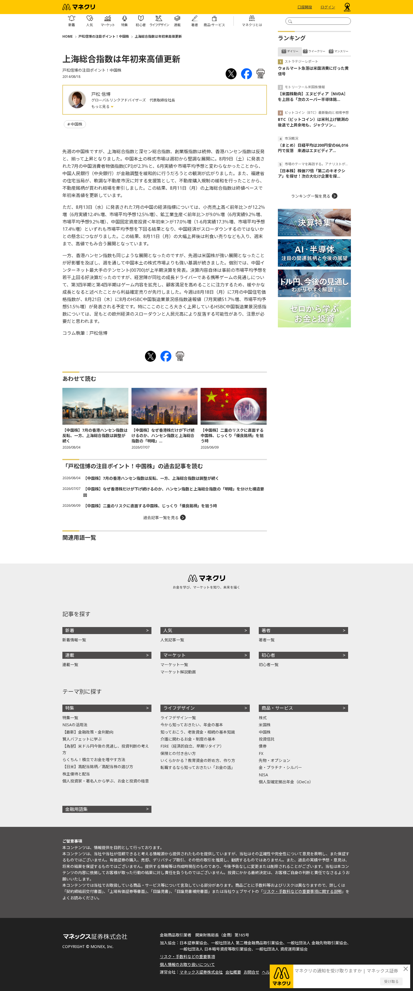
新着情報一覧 (74, 639)
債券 (263, 746)
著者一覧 (266, 639)
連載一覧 (70, 664)
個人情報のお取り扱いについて (187, 964)
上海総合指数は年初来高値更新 (158, 36)
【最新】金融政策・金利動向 (88, 732)
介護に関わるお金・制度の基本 (187, 739)
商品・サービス (277, 708)
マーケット (174, 655)
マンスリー (341, 51)
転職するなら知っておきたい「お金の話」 (197, 767)
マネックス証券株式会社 (201, 972)
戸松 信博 (100, 94)
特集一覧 (70, 717)
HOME (67, 36)
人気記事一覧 (172, 639)
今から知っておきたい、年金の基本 (191, 724)
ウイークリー (316, 51)
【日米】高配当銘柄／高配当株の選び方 (97, 766)
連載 (69, 655)
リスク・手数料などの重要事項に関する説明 (302, 891)
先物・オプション (274, 760)
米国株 (265, 724)
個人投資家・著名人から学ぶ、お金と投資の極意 (105, 781)
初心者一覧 (268, 664)
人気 (167, 630)
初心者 (268, 655)
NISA (263, 774)
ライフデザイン (179, 708)
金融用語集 (76, 809)
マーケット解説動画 (178, 672)
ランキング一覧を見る (310, 196)
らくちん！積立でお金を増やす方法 (93, 759)
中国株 (76, 124)
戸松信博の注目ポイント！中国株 (103, 36)
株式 (263, 717)
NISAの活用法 (74, 724)
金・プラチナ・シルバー (280, 767)
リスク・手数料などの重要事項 (187, 956)
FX (261, 753)
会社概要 (233, 972)
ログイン (328, 7)
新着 (69, 630)
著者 (266, 630)
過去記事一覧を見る (161, 517)
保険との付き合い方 (178, 753)
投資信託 (266, 739)
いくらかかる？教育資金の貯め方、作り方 (197, 760)
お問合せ (251, 972)
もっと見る (100, 106)
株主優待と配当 (76, 774)
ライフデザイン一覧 (178, 717)
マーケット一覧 (174, 664)
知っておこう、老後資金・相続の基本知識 (197, 732)
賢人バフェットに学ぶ (82, 739)
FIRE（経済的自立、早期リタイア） (192, 746)
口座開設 (305, 7)
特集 (69, 708)
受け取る (391, 981)
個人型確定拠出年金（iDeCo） (286, 781)
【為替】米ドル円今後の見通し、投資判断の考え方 (105, 749)
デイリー (292, 51)
